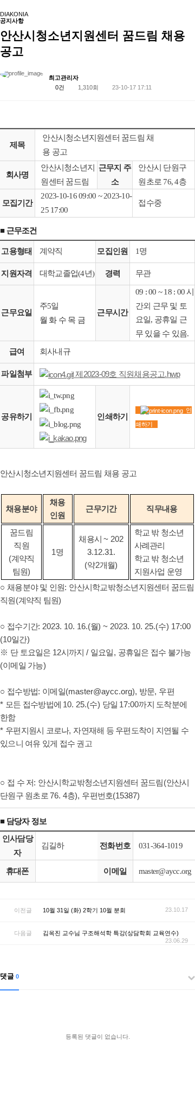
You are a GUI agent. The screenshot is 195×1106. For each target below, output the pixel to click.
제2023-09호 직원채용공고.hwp (127, 374)
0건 (59, 87)
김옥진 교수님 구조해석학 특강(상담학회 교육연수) (111, 933)
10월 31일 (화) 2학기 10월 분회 (84, 910)
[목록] (184, 79)
